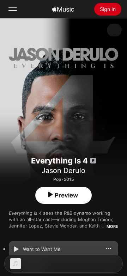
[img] (63, 9)
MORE (112, 226)
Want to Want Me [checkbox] (42, 249)
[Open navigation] (12, 9)
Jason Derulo (63, 170)
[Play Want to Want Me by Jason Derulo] (16, 249)
